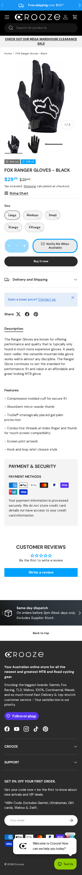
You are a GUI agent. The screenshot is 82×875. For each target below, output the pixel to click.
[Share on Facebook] (27, 314)
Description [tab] (13, 328)
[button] (75, 17)
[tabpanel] (41, 394)
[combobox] (41, 27)
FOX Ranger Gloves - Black (31, 53)
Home (8, 53)
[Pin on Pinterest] (35, 314)
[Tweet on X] (18, 314)
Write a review (41, 572)
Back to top (41, 633)
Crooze (19, 864)
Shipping (30, 186)
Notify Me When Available (57, 245)
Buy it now (41, 261)
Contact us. (47, 299)
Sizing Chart (19, 193)
